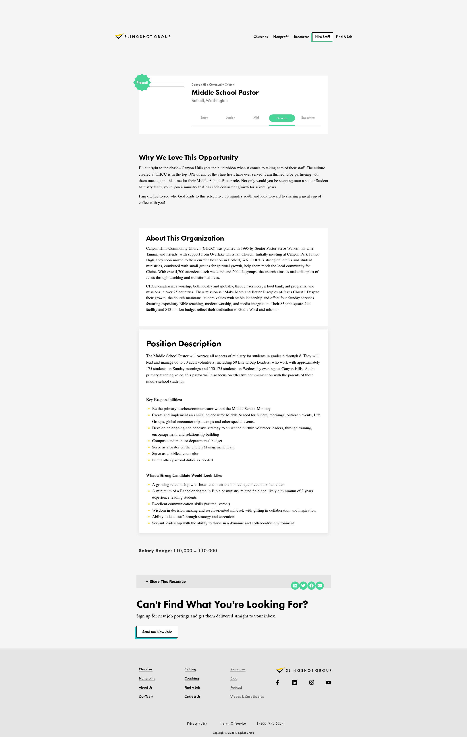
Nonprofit (280, 36)
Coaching (192, 678)
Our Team (146, 696)
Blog (233, 678)
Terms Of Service (233, 723)
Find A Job (344, 36)
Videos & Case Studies (247, 696)
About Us (146, 687)
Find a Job (192, 687)
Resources (301, 36)
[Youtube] (328, 682)
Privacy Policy (197, 723)
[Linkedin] (294, 682)
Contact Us (192, 696)
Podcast (236, 687)
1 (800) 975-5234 (270, 723)
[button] (204, 117)
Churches (261, 36)
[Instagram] (311, 682)
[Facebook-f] (277, 682)
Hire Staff (322, 36)
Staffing (190, 669)
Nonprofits (147, 678)
